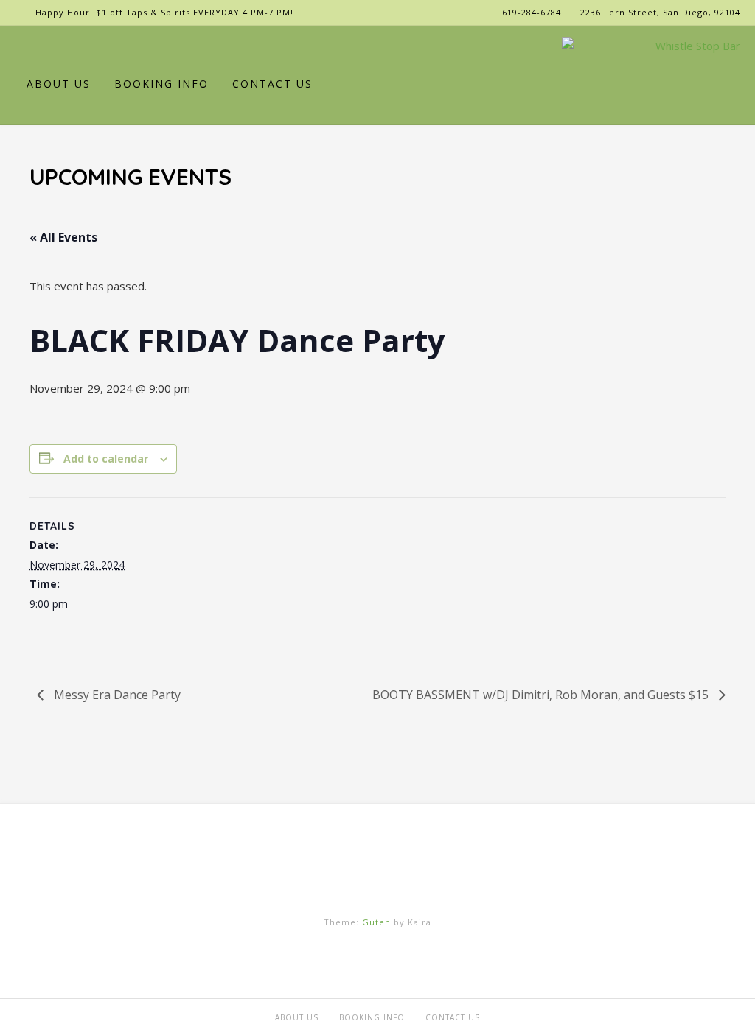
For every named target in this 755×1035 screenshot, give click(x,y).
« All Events (63, 237)
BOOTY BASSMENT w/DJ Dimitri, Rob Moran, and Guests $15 (541, 695)
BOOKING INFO (161, 84)
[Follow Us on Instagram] (90, 47)
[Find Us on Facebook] (45, 47)
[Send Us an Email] (22, 47)
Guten (376, 921)
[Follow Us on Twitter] (67, 47)
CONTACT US (272, 84)
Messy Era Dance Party (116, 695)
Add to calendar (105, 459)
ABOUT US (59, 84)
